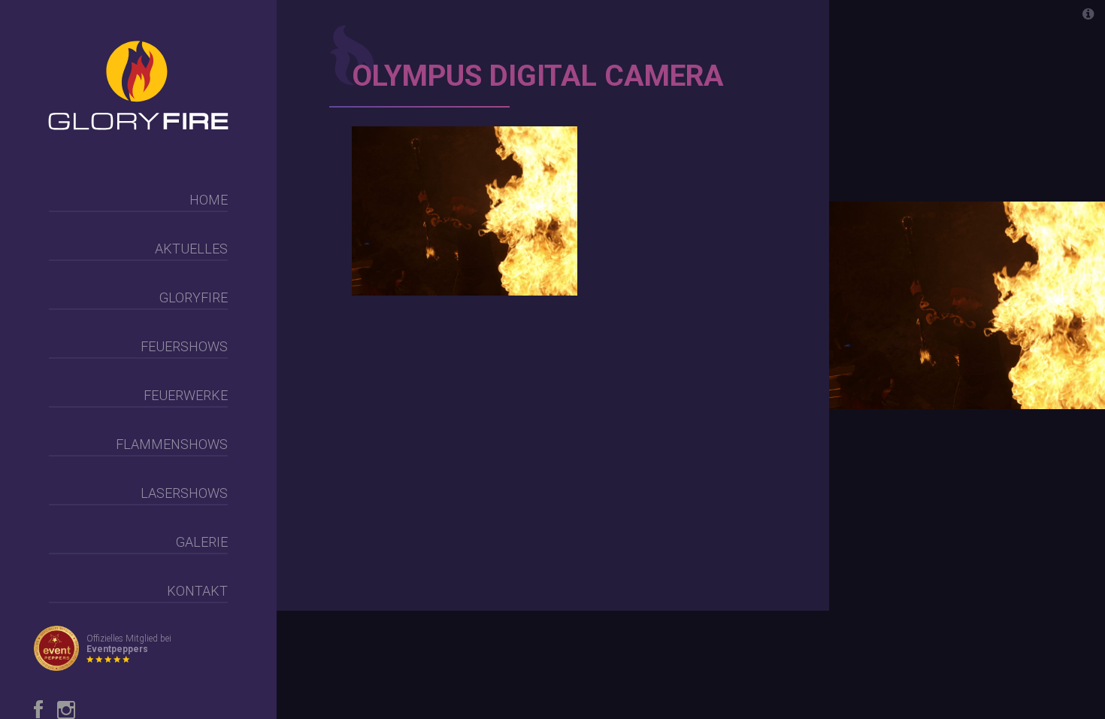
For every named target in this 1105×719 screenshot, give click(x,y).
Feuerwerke (186, 395)
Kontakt (197, 591)
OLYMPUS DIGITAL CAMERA (538, 76)
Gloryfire (193, 297)
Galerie (202, 542)
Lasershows (184, 493)
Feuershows (184, 346)
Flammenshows (172, 444)
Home (208, 200)
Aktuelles (191, 248)
